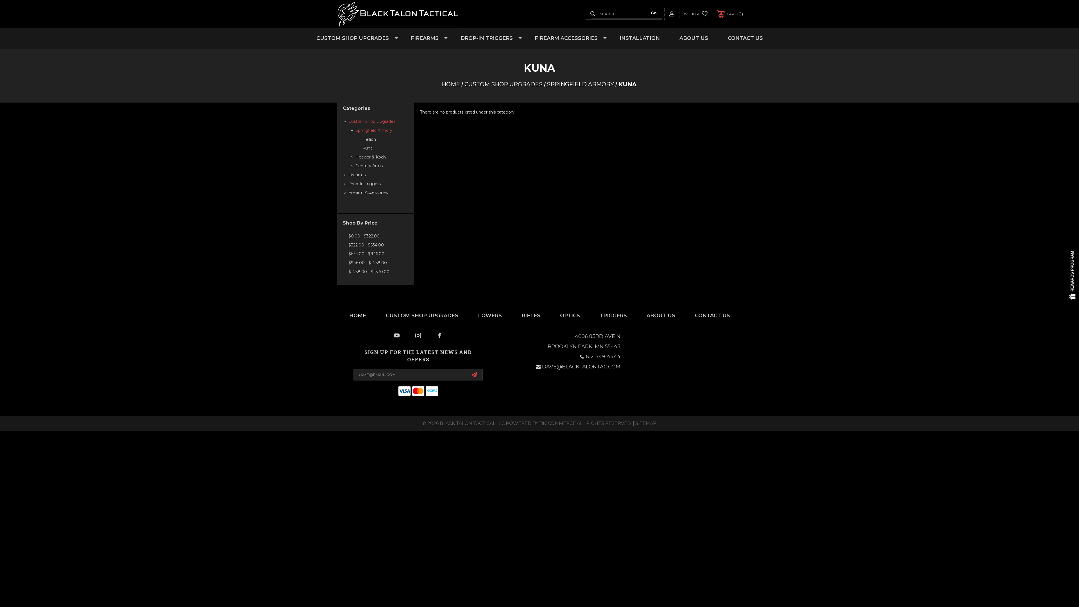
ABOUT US (693, 38)
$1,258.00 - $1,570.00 (368, 271)
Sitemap (645, 423)
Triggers (613, 315)
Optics (570, 315)
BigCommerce (558, 423)
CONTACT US (745, 38)
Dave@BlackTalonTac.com (581, 367)
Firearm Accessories (566, 38)
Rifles (531, 315)
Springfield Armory (373, 130)
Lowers (490, 315)
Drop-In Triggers (487, 38)
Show (1072, 275)
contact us (712, 315)
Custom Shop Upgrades (352, 38)
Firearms (425, 38)
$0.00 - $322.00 (364, 236)
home (357, 315)
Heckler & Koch (370, 157)
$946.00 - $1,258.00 (367, 262)
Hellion (369, 139)
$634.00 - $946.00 (366, 253)
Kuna (367, 148)
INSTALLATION (640, 38)
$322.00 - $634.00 (366, 245)
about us (661, 315)
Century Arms (369, 165)
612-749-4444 (603, 357)
